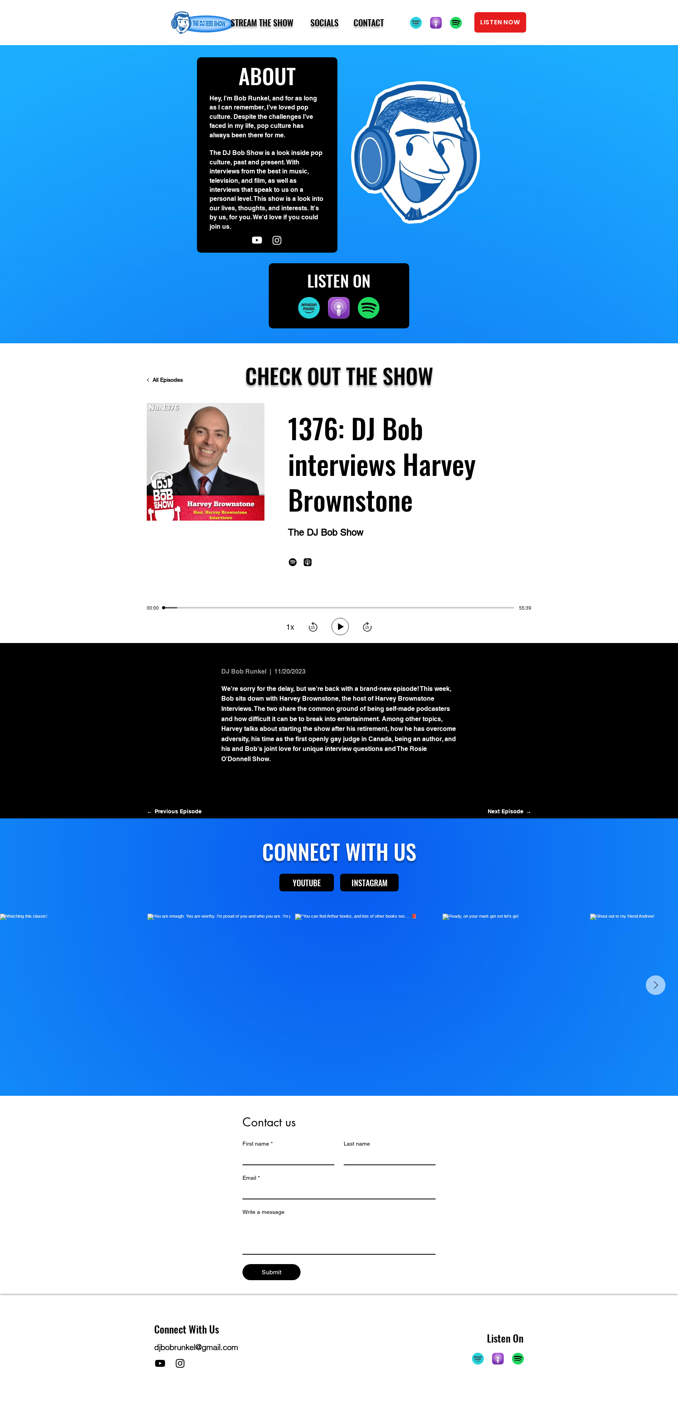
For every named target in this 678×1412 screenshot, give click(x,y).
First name (257, 1144)
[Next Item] (655, 985)
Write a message (263, 1212)
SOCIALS (324, 22)
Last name (357, 1144)
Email (251, 1178)
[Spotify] (456, 23)
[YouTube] (257, 240)
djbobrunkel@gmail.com (196, 1347)
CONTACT (369, 22)
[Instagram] (180, 1363)
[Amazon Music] (416, 23)
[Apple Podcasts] (436, 23)
